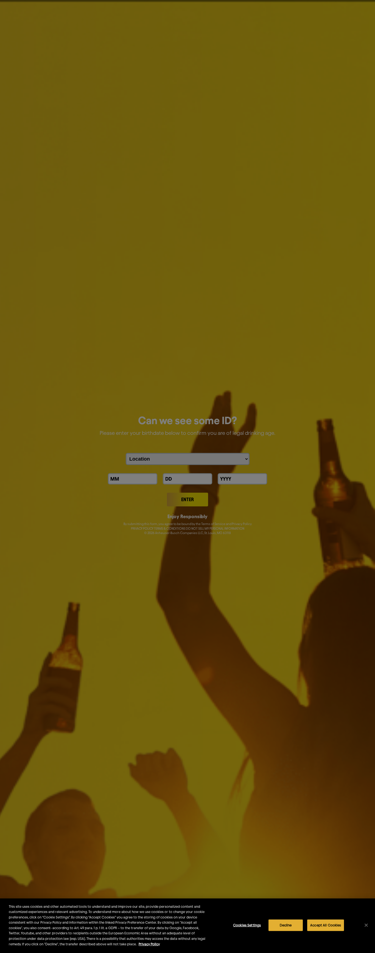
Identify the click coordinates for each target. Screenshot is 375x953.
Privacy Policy (149, 944)
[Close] (366, 925)
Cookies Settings (247, 925)
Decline (286, 925)
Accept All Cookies (325, 925)
